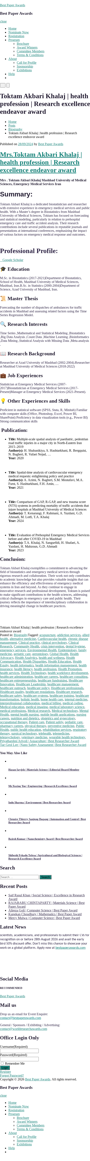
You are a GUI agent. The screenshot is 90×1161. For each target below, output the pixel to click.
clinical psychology (54, 642)
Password (13, 1055)
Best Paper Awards (12, 5)
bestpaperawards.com (70, 945)
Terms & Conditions (30, 55)
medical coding (73, 703)
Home (12, 28)
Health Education (59, 661)
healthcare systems (35, 695)
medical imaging (37, 707)
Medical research (39, 711)
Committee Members (30, 51)
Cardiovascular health (52, 639)
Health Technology (33, 673)
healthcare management (62, 684)
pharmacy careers (11, 726)
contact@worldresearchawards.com (23, 1029)
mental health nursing (24, 714)
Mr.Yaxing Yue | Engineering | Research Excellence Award (42, 786)
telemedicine (61, 733)
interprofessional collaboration (20, 703)
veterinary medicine (34, 737)
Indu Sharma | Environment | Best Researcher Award (39, 802)
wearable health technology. (67, 737)
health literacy (23, 669)
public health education (25, 729)
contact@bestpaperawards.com (20, 1018)
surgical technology (24, 733)
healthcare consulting (73, 676)
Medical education (12, 707)
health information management (56, 665)
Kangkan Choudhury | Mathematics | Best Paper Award (45, 914)
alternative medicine (23, 639)
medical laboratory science (66, 707)
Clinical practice (29, 642)
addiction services (69, 635)
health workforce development (68, 673)
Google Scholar (11, 260)
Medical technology (65, 711)
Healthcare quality (12, 692)
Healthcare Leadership (31, 684)
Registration (16, 36)
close (3, 21)
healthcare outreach (13, 688)
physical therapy (35, 726)
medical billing (51, 703)
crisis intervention (52, 646)
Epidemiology (67, 650)
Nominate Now (18, 32)
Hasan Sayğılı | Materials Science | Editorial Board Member (43, 769)
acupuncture (47, 635)
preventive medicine (61, 726)
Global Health (59, 654)
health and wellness (51, 657)
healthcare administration (16, 676)
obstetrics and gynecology (58, 718)
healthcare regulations (40, 692)
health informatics (22, 665)
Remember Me (15, 1063)
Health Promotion (70, 669)
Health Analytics (26, 657)
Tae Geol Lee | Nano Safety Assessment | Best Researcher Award (43, 745)
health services (9, 673)
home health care (52, 699)
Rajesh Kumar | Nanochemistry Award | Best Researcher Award (45, 838)
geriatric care (22, 654)
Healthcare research (69, 692)
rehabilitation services (57, 729)
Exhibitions (24, 70)
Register (5, 1071)
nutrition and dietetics (25, 718)
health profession (45, 669)
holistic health (30, 699)
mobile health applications (57, 714)
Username (14, 1046)
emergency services (13, 650)
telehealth (45, 733)
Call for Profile (26, 62)
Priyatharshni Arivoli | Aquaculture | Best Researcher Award (39, 741)
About (12, 59)
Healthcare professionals (67, 688)
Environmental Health (42, 650)
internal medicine (76, 699)
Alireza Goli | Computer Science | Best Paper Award (42, 910)
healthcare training (62, 695)
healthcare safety (11, 695)
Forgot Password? (12, 1075)
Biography (15, 129)
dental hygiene (75, 646)
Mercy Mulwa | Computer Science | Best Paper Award (44, 918)
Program (14, 40)
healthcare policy (38, 688)
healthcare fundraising (52, 680)
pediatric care (73, 722)
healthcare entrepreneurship (18, 680)
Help (11, 74)
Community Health (26, 646)
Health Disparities (34, 661)
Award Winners (27, 47)
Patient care (36, 722)
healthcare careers (46, 676)
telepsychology (10, 737)
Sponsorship (25, 66)
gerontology (40, 654)
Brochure (23, 43)
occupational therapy (13, 722)
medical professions (13, 711)
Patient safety (54, 722)
